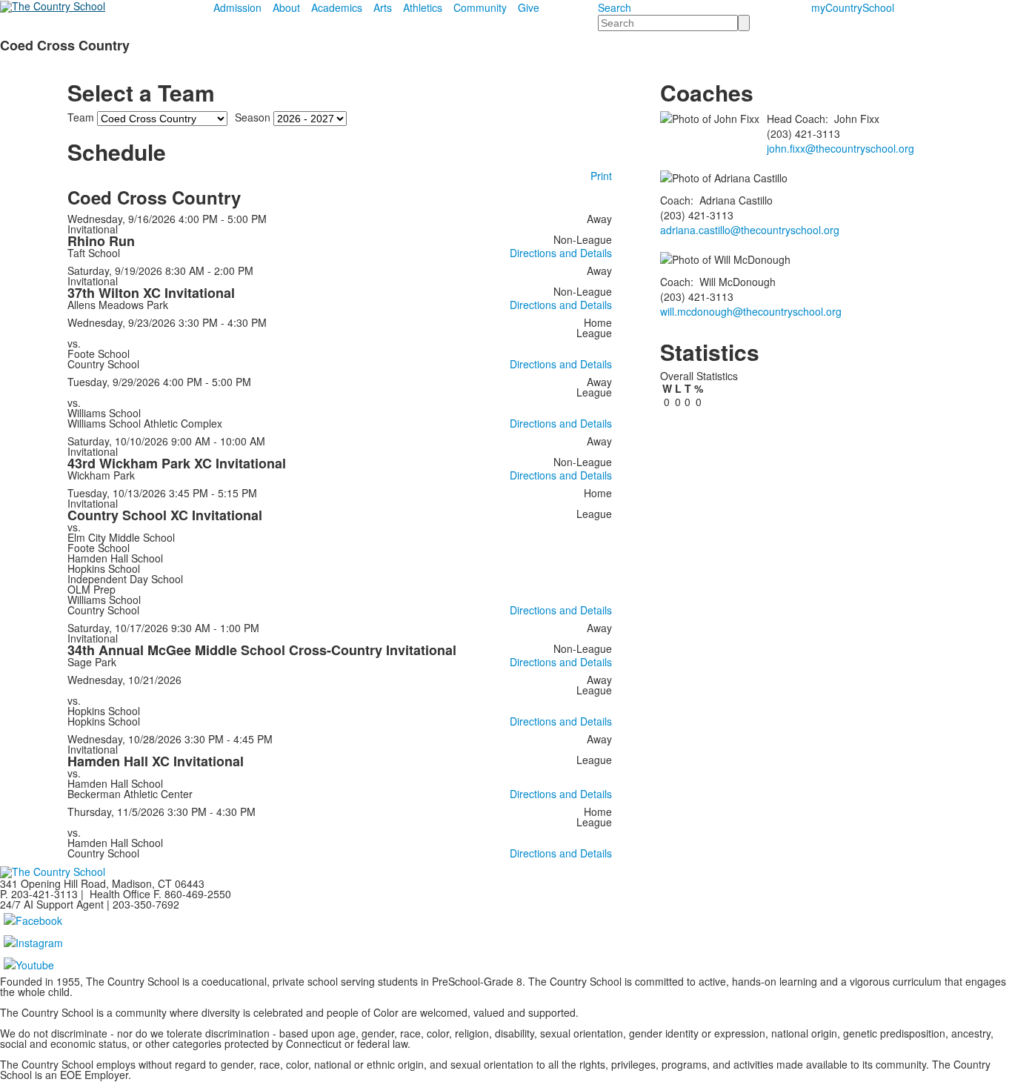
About (286, 7)
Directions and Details (561, 253)
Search (614, 7)
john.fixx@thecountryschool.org (840, 148)
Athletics (422, 7)
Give (528, 7)
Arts (382, 7)
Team (80, 117)
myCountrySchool (852, 7)
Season (252, 117)
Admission (237, 7)
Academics (336, 7)
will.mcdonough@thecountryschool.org (751, 311)
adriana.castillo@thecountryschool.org (749, 229)
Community (480, 7)
